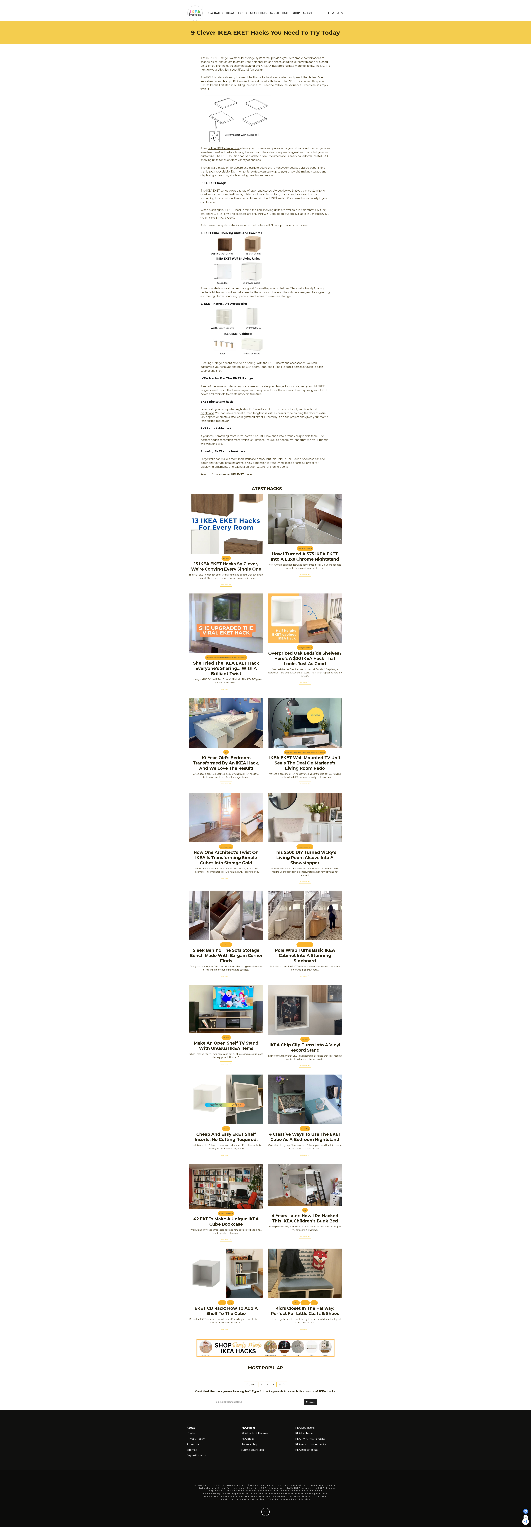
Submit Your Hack (252, 1449)
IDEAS (230, 13)
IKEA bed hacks (305, 1427)
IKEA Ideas (247, 1438)
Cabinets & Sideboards (305, 847)
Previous (252, 1384)
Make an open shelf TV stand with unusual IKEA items (226, 1046)
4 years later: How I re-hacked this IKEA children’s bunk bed (305, 1218)
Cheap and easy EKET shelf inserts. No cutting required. (226, 1137)
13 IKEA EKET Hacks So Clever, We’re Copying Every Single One (226, 566)
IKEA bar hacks (304, 1433)
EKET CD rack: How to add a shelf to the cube (226, 1311)
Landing (314, 1303)
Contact (192, 1433)
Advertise (193, 1444)
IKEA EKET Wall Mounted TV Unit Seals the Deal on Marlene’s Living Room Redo (305, 763)
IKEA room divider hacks (310, 1444)
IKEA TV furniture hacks (310, 1438)
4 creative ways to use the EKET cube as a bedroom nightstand (305, 1137)
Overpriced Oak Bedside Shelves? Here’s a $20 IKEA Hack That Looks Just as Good (305, 658)
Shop (296, 13)
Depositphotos (196, 1455)
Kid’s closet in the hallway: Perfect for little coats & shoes (305, 1311)
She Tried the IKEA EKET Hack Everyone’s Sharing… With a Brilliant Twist (226, 668)
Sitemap (192, 1449)
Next (280, 1384)
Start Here (258, 13)
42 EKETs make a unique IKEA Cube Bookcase (226, 1221)
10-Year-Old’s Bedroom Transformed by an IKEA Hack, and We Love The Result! (226, 763)
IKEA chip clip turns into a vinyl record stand (305, 1047)
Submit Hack (280, 13)
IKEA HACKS (215, 13)
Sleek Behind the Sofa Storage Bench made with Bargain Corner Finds (226, 955)
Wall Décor (305, 1039)
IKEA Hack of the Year (254, 1433)
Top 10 (243, 13)
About (308, 13)
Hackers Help (305, 1129)
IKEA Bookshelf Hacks (226, 1213)
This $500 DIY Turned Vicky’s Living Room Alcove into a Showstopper (305, 857)
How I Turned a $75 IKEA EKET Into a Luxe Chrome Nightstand (305, 556)
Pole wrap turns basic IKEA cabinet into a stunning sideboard (305, 955)
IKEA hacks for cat (306, 1449)
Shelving (226, 1129)
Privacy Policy (196, 1438)
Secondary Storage (226, 847)
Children (296, 1303)
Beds (226, 752)
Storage (230, 1303)
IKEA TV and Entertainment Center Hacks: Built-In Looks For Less (226, 657)
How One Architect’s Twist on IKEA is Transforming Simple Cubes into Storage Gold (226, 857)
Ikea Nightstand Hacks (305, 548)
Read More (224, 584)
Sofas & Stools (226, 945)
